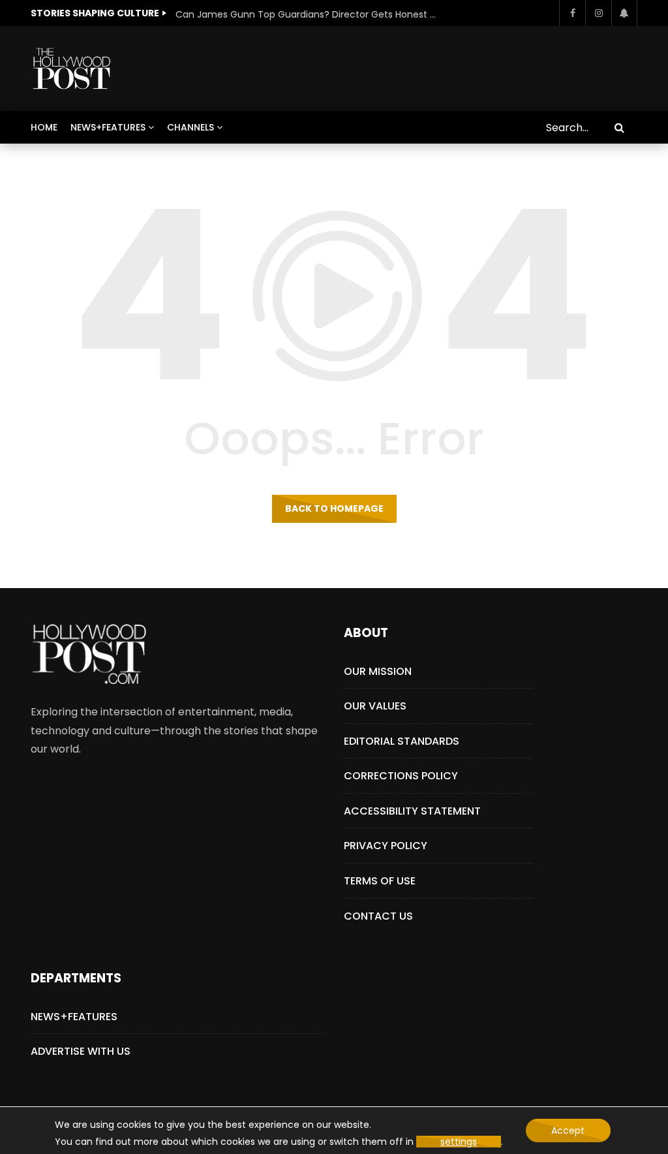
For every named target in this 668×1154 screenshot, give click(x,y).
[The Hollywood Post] (71, 68)
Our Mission (378, 671)
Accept (567, 1130)
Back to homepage (334, 508)
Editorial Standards (401, 741)
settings (458, 1141)
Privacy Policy (385, 845)
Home (44, 127)
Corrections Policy (401, 775)
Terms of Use (380, 880)
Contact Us (378, 916)
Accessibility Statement (412, 811)
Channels (190, 127)
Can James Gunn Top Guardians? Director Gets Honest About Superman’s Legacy (305, 14)
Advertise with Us (80, 1051)
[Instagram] (598, 13)
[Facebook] (572, 13)
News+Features (107, 127)
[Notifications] (624, 13)
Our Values (375, 705)
